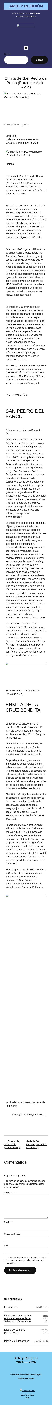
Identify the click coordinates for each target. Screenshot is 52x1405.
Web (6, 1246)
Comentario (10, 1192)
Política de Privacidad (19, 1374)
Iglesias (25, 125)
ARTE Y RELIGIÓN (26, 6)
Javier (16, 125)
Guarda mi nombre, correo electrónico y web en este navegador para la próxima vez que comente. (26, 1260)
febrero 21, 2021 (45, 1318)
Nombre (8, 1222)
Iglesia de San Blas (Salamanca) (14, 1331)
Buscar (7, 54)
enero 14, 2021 (41, 1341)
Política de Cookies (26, 1378)
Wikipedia (20, 395)
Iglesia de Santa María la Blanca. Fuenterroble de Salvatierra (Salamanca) (17, 1318)
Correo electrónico (12, 1234)
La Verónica (10, 1307)
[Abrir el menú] (26, 48)
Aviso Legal (35, 1374)
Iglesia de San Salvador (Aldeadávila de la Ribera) (36, 1144)
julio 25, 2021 (42, 1307)
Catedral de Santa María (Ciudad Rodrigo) (12, 1144)
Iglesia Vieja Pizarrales (16, 1341)
